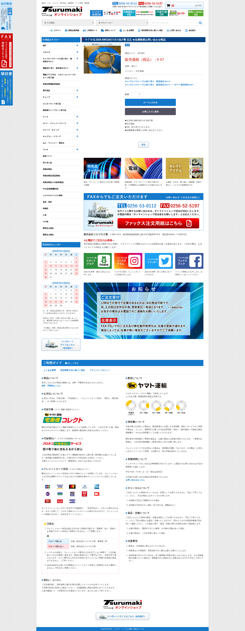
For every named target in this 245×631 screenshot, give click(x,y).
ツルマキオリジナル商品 (53, 195)
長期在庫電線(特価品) (51, 84)
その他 (45, 221)
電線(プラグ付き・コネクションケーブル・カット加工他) (60, 76)
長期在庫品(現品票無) (51, 176)
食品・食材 (47, 202)
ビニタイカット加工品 (52, 104)
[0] (168, 5)
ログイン (57, 30)
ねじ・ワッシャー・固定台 (53, 143)
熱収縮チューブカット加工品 (54, 110)
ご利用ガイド (92, 30)
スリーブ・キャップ (51, 130)
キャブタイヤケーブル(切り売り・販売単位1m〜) (57, 60)
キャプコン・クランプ (52, 136)
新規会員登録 (73, 30)
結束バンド (47, 156)
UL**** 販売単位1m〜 (184, 84)
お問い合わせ (175, 30)
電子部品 (46, 90)
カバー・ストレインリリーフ (54, 123)
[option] (102, 60)
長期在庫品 (47, 169)
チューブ (46, 97)
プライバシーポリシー (100, 370)
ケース (45, 117)
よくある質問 (128, 30)
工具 (44, 215)
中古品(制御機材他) (50, 189)
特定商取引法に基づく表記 (152, 30)
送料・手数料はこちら (51, 386)
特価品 (45, 208)
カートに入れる (150, 102)
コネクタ (46, 52)
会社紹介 (192, 30)
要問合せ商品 (48, 228)
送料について (110, 30)
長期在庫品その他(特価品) (53, 182)
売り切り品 (47, 162)
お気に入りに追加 (150, 111)
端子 (44, 45)
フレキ (45, 149)
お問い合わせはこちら (135, 480)
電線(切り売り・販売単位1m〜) (55, 68)
